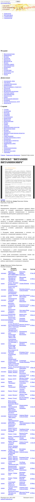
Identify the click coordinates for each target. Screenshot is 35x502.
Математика (7, 60)
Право (5, 146)
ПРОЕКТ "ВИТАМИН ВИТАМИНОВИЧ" (13, 273)
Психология (7, 67)
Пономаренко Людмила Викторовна (23, 333)
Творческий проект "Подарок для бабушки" (13, 493)
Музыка (6, 62)
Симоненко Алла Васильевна (24, 375)
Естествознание (8, 117)
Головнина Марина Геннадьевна (22, 468)
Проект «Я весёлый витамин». (13, 367)
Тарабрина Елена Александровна (24, 429)
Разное (6, 68)
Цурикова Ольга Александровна (23, 352)
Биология (6, 112)
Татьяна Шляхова (24, 283)
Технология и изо (9, 71)
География (7, 114)
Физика (6, 122)
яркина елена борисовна (23, 315)
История (6, 57)
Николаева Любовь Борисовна (22, 273)
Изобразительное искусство (11, 127)
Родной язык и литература (11, 140)
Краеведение (7, 118)
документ (3, 273)
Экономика (7, 152)
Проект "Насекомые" (11, 382)
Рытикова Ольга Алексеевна (23, 382)
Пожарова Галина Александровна (24, 305)
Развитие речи (8, 95)
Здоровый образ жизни (10, 84)
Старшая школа (8, 16)
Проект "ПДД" (12, 379)
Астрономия (7, 111)
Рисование (7, 100)
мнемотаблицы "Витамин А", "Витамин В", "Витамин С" (12, 279)
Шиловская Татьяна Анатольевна (23, 438)
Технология (7, 149)
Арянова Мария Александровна (23, 415)
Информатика (8, 55)
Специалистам (8, 18)
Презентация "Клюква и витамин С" (11, 311)
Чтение (6, 74)
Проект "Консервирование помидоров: (24, 423)
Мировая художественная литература (14, 133)
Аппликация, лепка (9, 81)
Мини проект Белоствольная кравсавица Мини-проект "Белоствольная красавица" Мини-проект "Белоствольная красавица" (13, 406)
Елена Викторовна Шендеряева (24, 296)
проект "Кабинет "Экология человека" (13, 443)
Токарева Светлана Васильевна (22, 391)
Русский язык (7, 70)
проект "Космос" (13, 395)
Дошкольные (7, 13)
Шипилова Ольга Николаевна (24, 367)
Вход (9, 3)
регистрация (4, 3)
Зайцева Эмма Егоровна (23, 395)
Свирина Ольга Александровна (23, 488)
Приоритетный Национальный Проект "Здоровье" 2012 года (13, 468)
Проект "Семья (12, 434)
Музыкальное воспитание (11, 91)
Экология (6, 125)
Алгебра (6, 109)
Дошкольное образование (13, 155)
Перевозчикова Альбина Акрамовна (23, 407)
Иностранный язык (9, 54)
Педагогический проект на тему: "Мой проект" (12, 416)
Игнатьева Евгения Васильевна (22, 371)
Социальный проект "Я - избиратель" (11, 483)
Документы (7, 82)
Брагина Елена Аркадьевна (23, 433)
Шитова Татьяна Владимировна (24, 378)
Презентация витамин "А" (11, 315)
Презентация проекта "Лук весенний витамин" (12, 320)
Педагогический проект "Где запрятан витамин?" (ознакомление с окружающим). (12, 289)
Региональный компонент (11, 98)
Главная (3, 155)
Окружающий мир (9, 65)
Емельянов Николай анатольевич (22, 474)
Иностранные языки (9, 128)
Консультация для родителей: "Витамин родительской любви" (13, 353)
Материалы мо (8, 61)
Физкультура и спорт (10, 151)
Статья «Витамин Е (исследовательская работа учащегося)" (13, 325)
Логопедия (7, 58)
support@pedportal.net (6, 499)
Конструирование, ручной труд (12, 87)
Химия (6, 124)
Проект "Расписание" (12, 386)
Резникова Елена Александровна (24, 458)
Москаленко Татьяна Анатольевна (23, 279)
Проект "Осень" (12, 398)
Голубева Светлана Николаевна (22, 300)
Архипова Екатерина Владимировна (23, 320)
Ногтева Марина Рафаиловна (24, 398)
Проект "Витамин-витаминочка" (13, 283)
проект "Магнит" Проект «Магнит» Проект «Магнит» (13, 458)
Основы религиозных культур (12, 137)
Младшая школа (8, 15)
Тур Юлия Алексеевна (22, 462)
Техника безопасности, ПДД (12, 101)
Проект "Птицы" (13, 391)
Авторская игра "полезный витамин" (12, 300)
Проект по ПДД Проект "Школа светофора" (12, 430)
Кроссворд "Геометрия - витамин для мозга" (11, 305)
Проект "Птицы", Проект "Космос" (13, 371)
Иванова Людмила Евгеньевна (24, 325)
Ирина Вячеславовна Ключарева (23, 386)
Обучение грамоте (9, 64)
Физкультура (7, 73)
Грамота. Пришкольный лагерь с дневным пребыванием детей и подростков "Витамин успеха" (13, 361)
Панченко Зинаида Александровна (24, 289)
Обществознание (8, 136)
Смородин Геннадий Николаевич (22, 483)
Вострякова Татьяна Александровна (23, 450)
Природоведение (8, 121)
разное (3, 278)
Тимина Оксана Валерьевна (23, 442)
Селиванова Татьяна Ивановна (24, 361)
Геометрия (7, 115)
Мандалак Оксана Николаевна (24, 492)
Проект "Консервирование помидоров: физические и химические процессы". (13, 422)
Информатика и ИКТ (10, 143)
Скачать (3, 199)
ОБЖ (5, 145)
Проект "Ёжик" (12, 375)
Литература (7, 131)
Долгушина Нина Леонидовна (24, 311)
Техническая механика (10, 148)
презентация (4, 315)
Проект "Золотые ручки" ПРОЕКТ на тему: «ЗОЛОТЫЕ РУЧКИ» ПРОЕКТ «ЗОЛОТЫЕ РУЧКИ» (13, 450)
